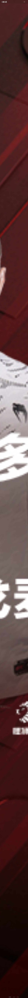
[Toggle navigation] (24, 2)
